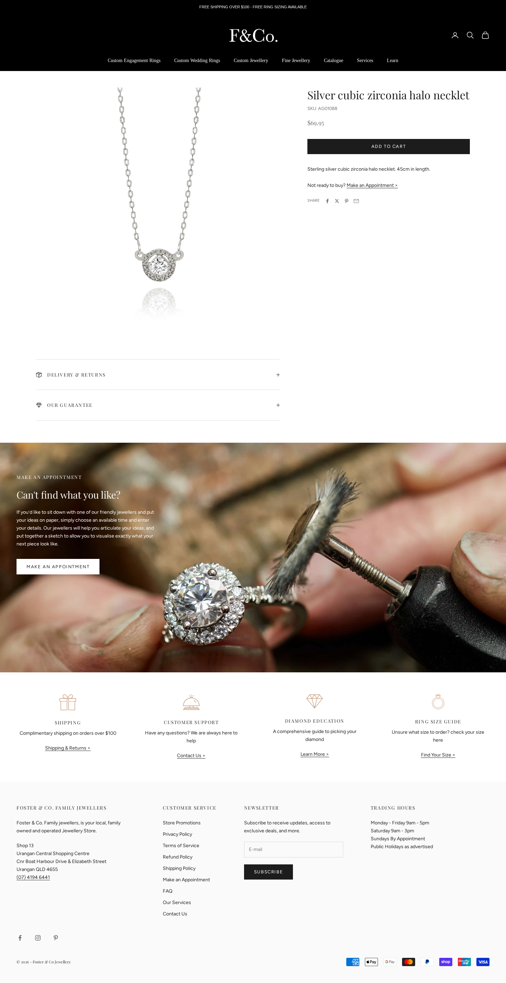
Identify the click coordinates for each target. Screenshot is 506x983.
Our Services (177, 902)
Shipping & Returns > (68, 748)
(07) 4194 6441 (33, 877)
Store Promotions (182, 823)
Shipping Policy (179, 868)
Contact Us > (191, 756)
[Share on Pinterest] (346, 201)
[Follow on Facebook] (20, 937)
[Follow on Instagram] (37, 937)
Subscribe (268, 871)
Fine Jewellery (296, 60)
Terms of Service (181, 846)
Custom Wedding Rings (197, 60)
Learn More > (315, 754)
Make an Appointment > (372, 186)
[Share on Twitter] (337, 201)
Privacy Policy (177, 834)
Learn (392, 60)
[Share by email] (356, 201)
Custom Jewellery (251, 60)
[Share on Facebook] (327, 201)
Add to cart (388, 146)
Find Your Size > (438, 755)
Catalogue (333, 60)
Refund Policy (177, 857)
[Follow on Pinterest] (55, 937)
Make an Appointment (58, 566)
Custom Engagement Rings (134, 60)
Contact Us (175, 914)
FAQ (167, 891)
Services (365, 60)
